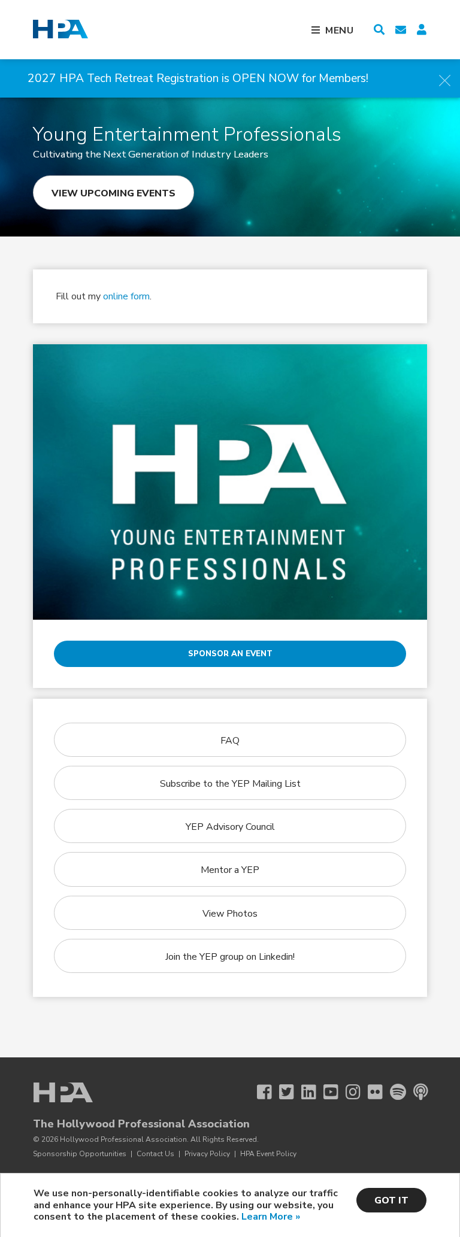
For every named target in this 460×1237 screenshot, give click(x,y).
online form (126, 296)
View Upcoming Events (113, 193)
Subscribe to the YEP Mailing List (230, 783)
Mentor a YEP (230, 870)
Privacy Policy (207, 1154)
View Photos (230, 913)
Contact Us (155, 1154)
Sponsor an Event (230, 653)
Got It (391, 1200)
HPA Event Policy (268, 1154)
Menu (339, 30)
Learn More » (270, 1216)
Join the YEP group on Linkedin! (230, 956)
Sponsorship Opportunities (79, 1154)
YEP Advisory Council (230, 826)
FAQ (230, 740)
